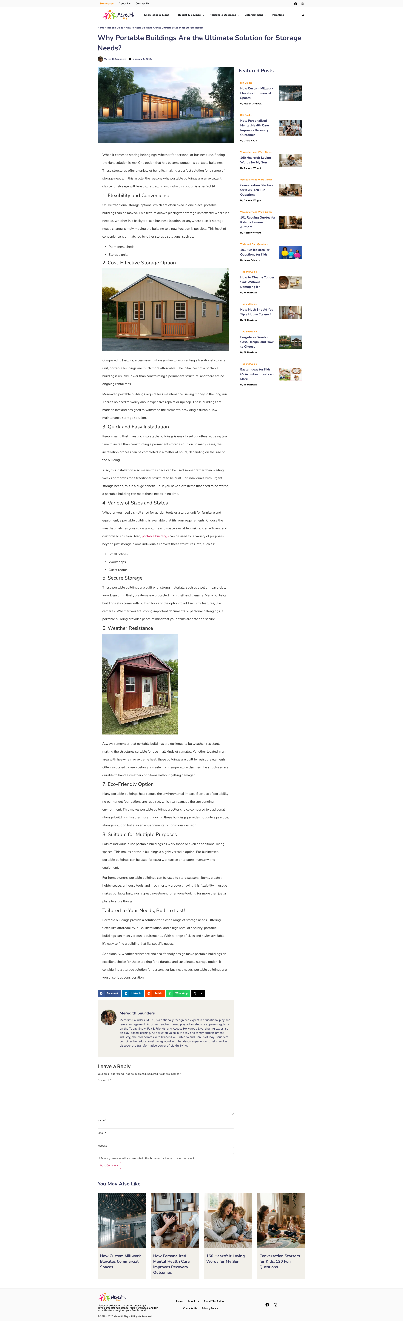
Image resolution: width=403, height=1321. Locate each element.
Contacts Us (190, 1308)
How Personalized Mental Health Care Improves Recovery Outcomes (171, 1264)
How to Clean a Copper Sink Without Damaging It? (257, 282)
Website (102, 1145)
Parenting (278, 15)
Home (101, 27)
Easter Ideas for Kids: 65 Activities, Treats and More (257, 374)
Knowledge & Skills (156, 15)
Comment (104, 1080)
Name (102, 1120)
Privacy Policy (210, 1308)
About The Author (214, 1301)
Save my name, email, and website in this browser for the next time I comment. (147, 1158)
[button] (303, 15)
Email (102, 1133)
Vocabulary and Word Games (256, 152)
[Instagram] (302, 4)
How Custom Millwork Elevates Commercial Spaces (256, 93)
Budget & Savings (189, 15)
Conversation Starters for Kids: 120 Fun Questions (256, 190)
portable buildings (155, 536)
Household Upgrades (223, 15)
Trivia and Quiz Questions (254, 244)
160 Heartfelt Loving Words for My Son (225, 1258)
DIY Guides (246, 82)
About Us (193, 1301)
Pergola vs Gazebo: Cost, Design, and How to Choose (257, 342)
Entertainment (254, 15)
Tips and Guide (115, 27)
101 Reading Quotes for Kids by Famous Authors (257, 222)
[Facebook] (296, 4)
